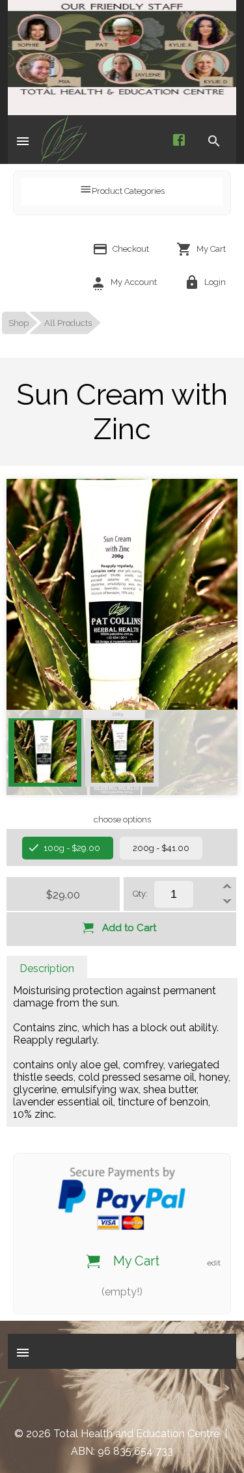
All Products (68, 323)
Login (214, 282)
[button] (23, 139)
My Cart (210, 249)
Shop (18, 323)
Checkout (130, 249)
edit (214, 1262)
